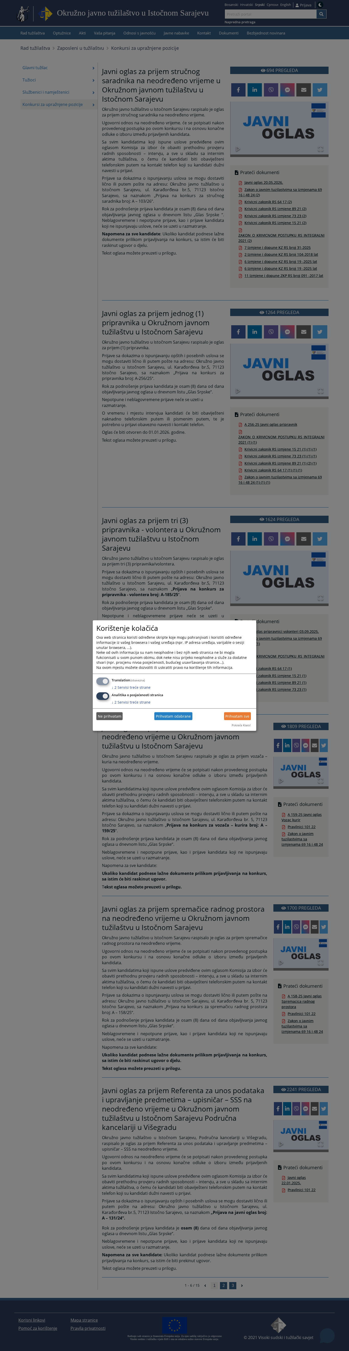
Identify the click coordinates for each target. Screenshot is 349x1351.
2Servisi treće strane (131, 687)
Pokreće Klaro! (241, 725)
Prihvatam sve (237, 716)
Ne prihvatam (109, 716)
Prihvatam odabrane (173, 716)
